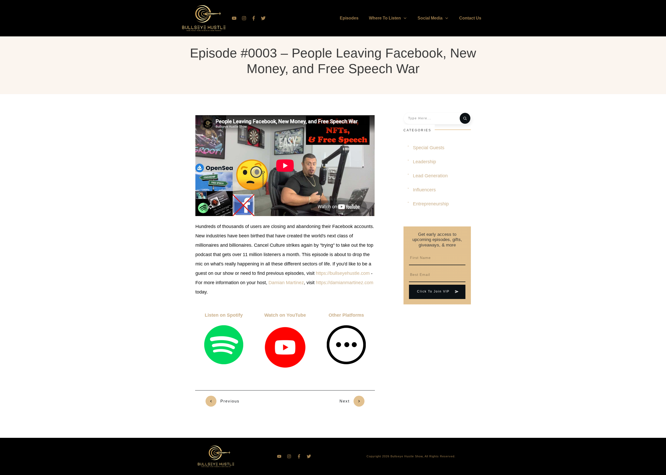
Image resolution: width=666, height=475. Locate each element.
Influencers (424, 189)
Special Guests (428, 147)
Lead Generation (430, 175)
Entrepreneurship (431, 203)
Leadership (424, 161)
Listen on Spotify (224, 315)
